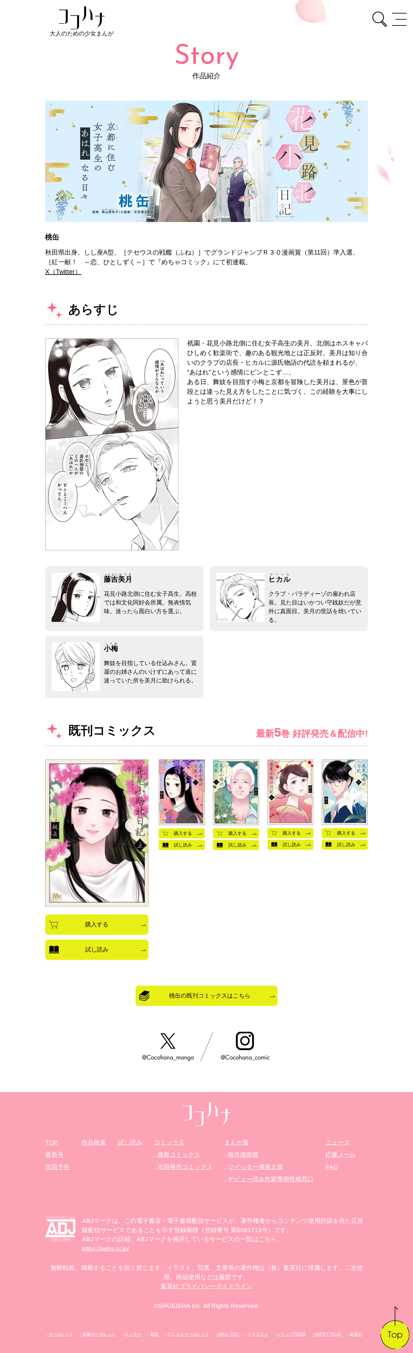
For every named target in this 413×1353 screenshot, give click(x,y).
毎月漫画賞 (243, 1154)
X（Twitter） (63, 271)
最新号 (54, 1154)
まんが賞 (236, 1142)
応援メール (341, 1154)
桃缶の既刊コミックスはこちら (209, 995)
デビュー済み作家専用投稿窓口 (271, 1179)
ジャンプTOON (291, 1334)
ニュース (338, 1142)
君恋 (154, 1334)
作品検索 (93, 1142)
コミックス (169, 1142)
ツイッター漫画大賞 (255, 1167)
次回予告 (57, 1167)
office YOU (228, 1334)
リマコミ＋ (257, 1334)
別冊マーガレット (99, 1334)
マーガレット (61, 1334)
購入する (96, 924)
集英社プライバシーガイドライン (207, 1286)
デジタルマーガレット (188, 1334)
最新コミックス (178, 1154)
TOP (51, 1142)
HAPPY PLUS (327, 1334)
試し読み (96, 949)
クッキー (133, 1334)
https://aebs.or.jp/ (105, 1248)
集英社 (356, 1334)
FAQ (332, 1167)
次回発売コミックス (185, 1167)
